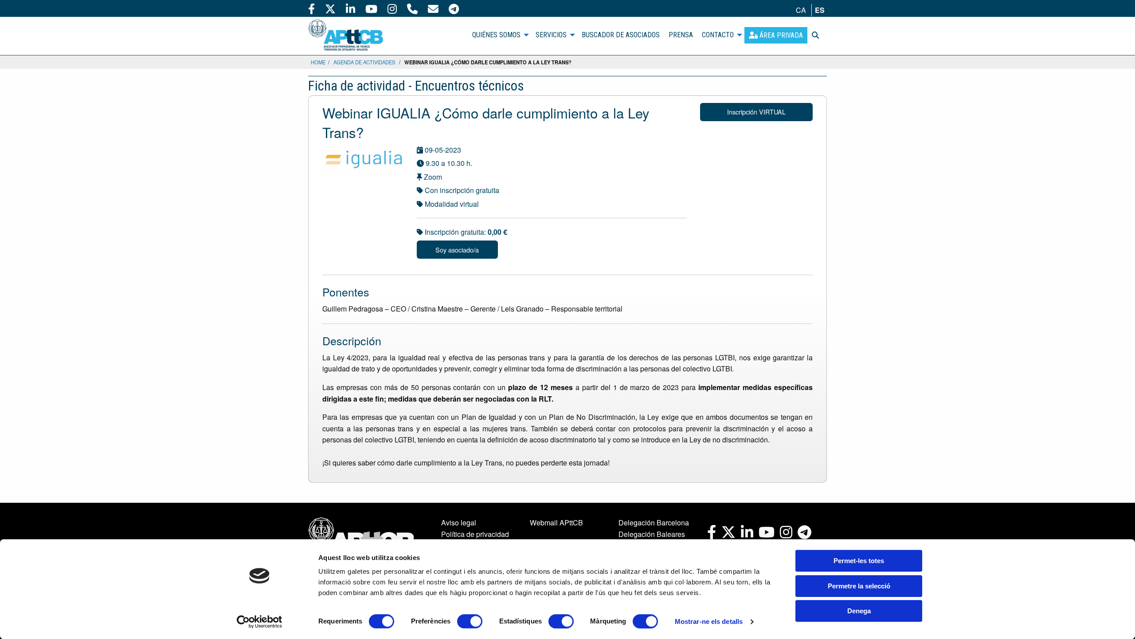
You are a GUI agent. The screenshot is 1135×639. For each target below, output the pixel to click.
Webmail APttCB (556, 522)
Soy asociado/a (457, 249)
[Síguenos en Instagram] (392, 8)
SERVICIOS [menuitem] (551, 35)
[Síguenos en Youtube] (371, 8)
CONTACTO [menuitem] (718, 35)
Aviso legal (458, 522)
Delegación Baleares (651, 534)
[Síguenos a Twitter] (330, 8)
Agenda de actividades (364, 62)
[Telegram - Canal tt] (454, 8)
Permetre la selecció (859, 586)
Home (318, 62)
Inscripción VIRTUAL (756, 111)
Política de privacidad (475, 534)
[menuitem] (775, 35)
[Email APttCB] (433, 8)
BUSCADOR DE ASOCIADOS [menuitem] (621, 35)
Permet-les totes (859, 560)
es (820, 10)
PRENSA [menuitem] (681, 35)
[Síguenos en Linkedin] (350, 8)
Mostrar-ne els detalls (709, 621)
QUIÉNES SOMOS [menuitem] (496, 35)
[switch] (469, 621)
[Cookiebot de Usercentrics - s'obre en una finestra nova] (259, 621)
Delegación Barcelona (653, 522)
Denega (859, 611)
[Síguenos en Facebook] (311, 8)
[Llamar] (412, 8)
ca (801, 10)
